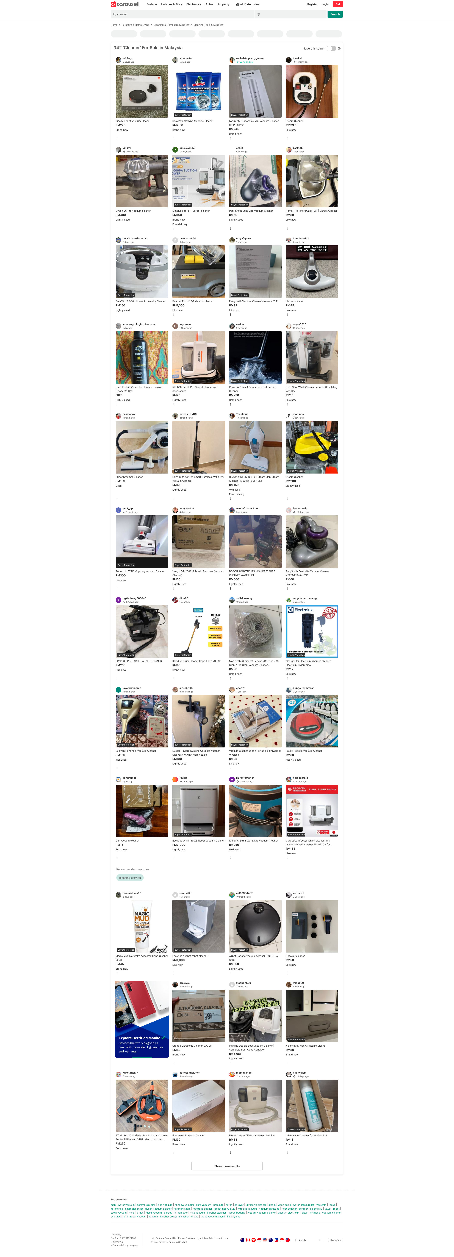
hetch (229, 1204)
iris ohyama (233, 1216)
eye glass (116, 1216)
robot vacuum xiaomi (213, 1216)
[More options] (117, 138)
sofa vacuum (203, 1204)
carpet (168, 1212)
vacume (153, 1216)
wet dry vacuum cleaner (262, 1212)
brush (140, 1212)
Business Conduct (178, 1242)
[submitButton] (335, 14)
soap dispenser (134, 1208)
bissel (304, 1212)
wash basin (284, 1204)
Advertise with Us (217, 1238)
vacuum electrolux (288, 1212)
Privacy (163, 1242)
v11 (126, 1216)
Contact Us (170, 1238)
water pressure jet (303, 1204)
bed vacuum (165, 1204)
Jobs (204, 1238)
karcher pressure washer (174, 1216)
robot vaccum (138, 1216)
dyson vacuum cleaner (158, 1208)
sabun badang (236, 1212)
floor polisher (289, 1208)
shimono (315, 1212)
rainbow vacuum (184, 1204)
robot (336, 1208)
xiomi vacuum (154, 1212)
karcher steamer (216, 1212)
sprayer (239, 1204)
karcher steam (182, 1208)
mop (113, 1204)
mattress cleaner (202, 1208)
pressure (218, 1204)
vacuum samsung (269, 1208)
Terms (154, 1242)
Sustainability (193, 1238)
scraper (303, 1208)
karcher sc (117, 1208)
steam (272, 1204)
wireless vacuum (247, 1208)
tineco (194, 1216)
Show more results (227, 1166)
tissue (332, 1204)
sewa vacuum (119, 1212)
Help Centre (156, 1238)
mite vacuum (197, 1212)
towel (328, 1208)
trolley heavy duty (224, 1208)
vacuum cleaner (331, 1212)
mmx (132, 1212)
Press (181, 1238)
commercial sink (146, 1204)
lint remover (181, 1212)
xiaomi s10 (316, 1208)
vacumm (321, 1204)
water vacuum (126, 1204)
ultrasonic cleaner (256, 1204)
